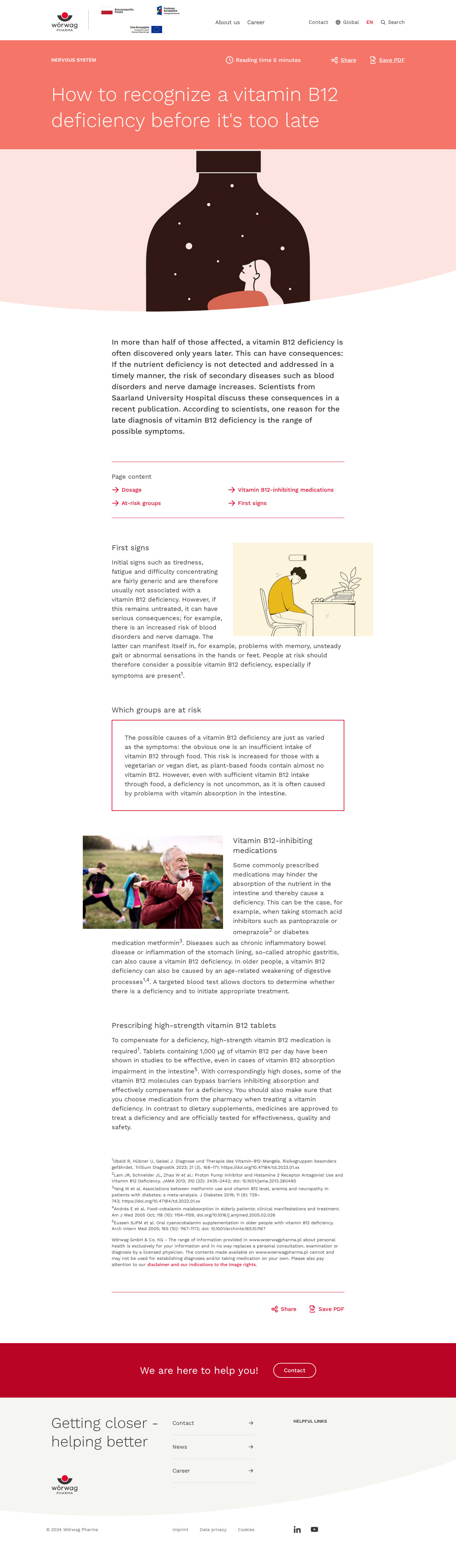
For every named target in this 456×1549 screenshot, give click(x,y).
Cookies (246, 1529)
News (179, 1446)
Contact (318, 22)
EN (369, 22)
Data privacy (213, 1529)
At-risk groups (141, 503)
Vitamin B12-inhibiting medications (286, 489)
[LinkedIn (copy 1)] (299, 1529)
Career (256, 22)
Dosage (131, 489)
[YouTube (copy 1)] (312, 1529)
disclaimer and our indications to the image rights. (202, 1264)
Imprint (180, 1529)
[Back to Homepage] (64, 21)
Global (351, 22)
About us (227, 22)
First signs (252, 503)
